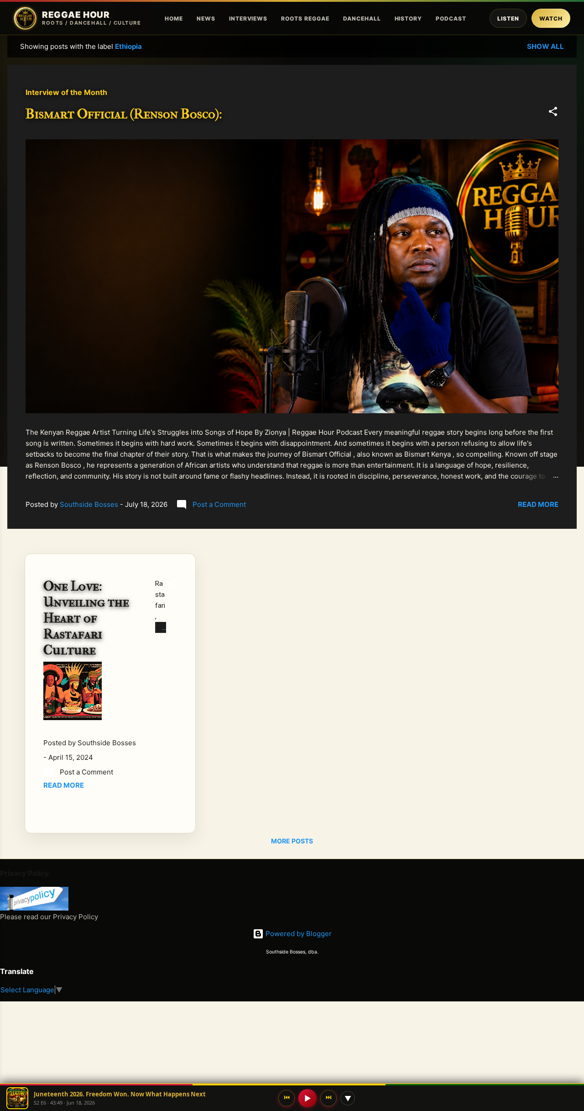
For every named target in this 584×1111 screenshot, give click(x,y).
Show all (545, 46)
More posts (292, 841)
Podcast (451, 18)
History (408, 18)
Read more (538, 504)
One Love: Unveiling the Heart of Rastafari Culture (86, 618)
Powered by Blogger (298, 933)
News (206, 18)
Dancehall (362, 18)
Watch (551, 18)
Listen (508, 18)
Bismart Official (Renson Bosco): (124, 114)
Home (174, 18)
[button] (553, 113)
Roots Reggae (305, 18)
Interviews (248, 18)
